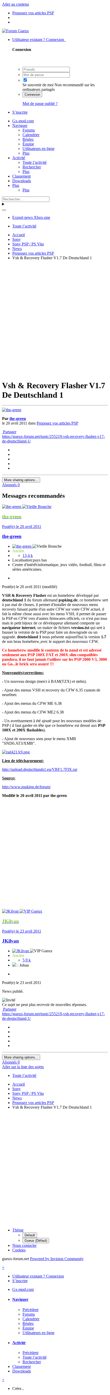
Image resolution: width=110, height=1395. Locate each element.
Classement (21, 176)
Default (30, 1235)
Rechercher (32, 167)
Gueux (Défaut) (36, 1240)
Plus (26, 153)
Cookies (19, 1250)
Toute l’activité (35, 162)
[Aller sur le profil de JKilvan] (11, 911)
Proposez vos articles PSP (57, 423)
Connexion (32, 94)
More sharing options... (21, 480)
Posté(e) (21, 526)
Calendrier (31, 135)
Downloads (21, 181)
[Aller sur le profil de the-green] (11, 410)
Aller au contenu (15, 4)
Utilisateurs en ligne (38, 148)
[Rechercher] (4, 210)
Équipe (28, 144)
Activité (18, 158)
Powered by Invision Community (57, 1259)
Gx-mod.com (23, 121)
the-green (17, 418)
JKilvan (10, 941)
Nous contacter (24, 1245)
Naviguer (19, 125)
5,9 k (27, 960)
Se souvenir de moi (38, 85)
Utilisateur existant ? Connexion (39, 39)
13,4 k (28, 555)
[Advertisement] (55, 319)
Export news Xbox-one (31, 217)
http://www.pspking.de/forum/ (26, 787)
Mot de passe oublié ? (40, 103)
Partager (9, 432)
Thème (18, 1230)
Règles (28, 139)
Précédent (30, 1309)
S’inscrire (20, 112)
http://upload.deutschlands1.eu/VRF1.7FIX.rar (39, 769)
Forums (29, 130)
